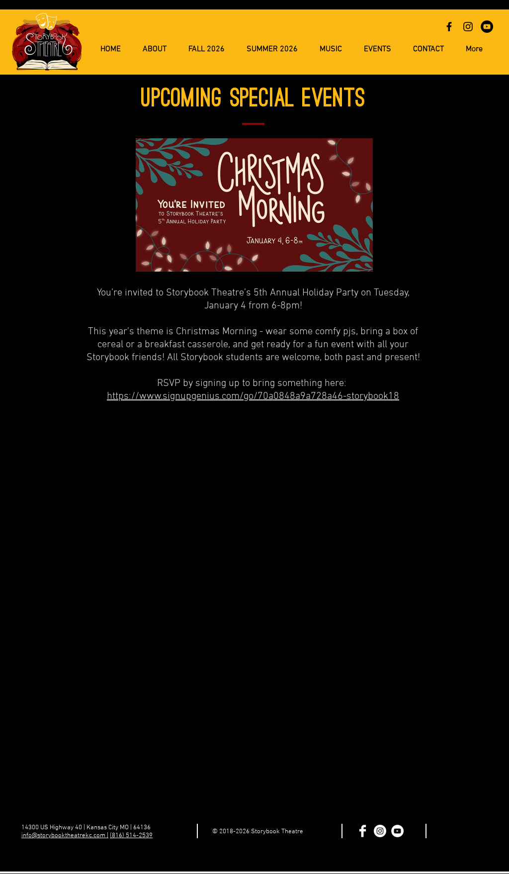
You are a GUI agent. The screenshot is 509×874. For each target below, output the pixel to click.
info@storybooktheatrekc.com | (64, 836)
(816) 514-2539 (131, 836)
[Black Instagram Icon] (468, 26)
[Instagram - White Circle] (380, 831)
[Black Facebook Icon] (449, 26)
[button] (272, 49)
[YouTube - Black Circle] (487, 26)
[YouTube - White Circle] (397, 831)
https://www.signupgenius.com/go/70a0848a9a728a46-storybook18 (253, 396)
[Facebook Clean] (362, 831)
